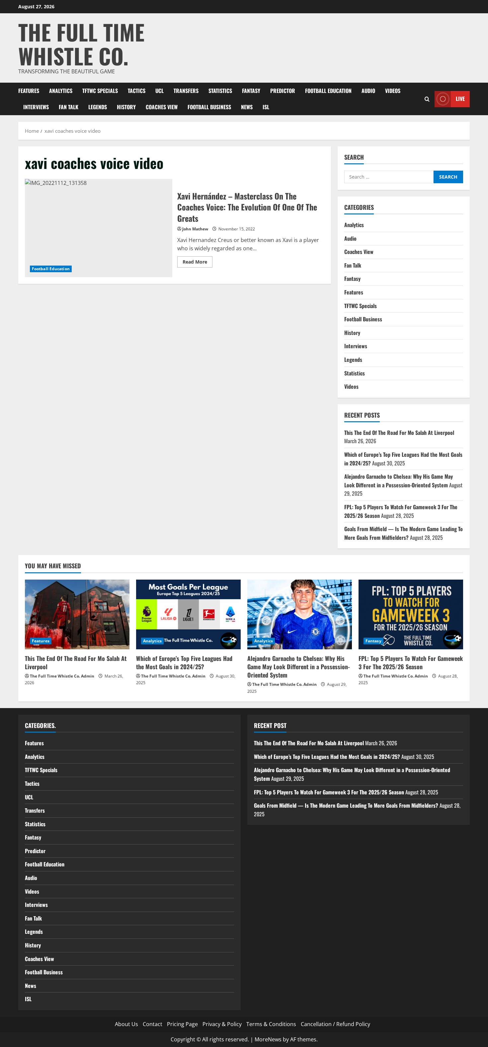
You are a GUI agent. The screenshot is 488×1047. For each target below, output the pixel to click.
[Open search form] (427, 98)
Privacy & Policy (222, 1024)
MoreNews (268, 1039)
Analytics (60, 91)
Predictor (282, 91)
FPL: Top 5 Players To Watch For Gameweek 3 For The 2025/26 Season (411, 662)
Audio (368, 91)
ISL (266, 107)
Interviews (36, 107)
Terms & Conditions (271, 1024)
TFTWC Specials (100, 91)
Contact (152, 1024)
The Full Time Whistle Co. (81, 44)
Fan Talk (68, 107)
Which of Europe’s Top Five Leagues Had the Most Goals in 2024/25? (184, 662)
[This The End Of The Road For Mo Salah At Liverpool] (77, 614)
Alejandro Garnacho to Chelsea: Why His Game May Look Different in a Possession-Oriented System (398, 480)
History (126, 107)
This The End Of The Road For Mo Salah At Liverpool (399, 433)
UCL (159, 91)
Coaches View (162, 107)
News (247, 107)
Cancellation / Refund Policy (335, 1024)
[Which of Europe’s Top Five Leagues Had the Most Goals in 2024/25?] (188, 614)
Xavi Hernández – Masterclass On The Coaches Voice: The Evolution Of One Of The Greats (98, 228)
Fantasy (251, 91)
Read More (197, 263)
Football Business (209, 107)
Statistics (220, 91)
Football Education (328, 91)
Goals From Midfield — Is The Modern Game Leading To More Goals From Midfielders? (403, 533)
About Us (126, 1024)
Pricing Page (182, 1024)
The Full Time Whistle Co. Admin (62, 676)
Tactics (136, 91)
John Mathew (195, 229)
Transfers (186, 91)
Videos (392, 91)
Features (28, 91)
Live (460, 99)
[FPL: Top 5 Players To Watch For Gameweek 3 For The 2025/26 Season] (411, 614)
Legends (97, 107)
